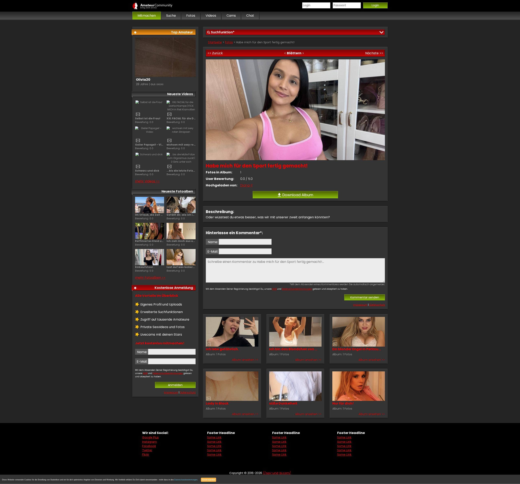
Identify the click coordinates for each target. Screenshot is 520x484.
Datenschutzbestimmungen (297, 288)
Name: (213, 242)
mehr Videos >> (147, 181)
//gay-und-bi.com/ (156, 5)
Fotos (229, 42)
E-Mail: (212, 251)
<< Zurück (215, 53)
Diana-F (246, 185)
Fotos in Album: (219, 172)
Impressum (360, 305)
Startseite (215, 42)
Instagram (149, 442)
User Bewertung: (220, 178)
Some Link (214, 437)
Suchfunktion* (222, 32)
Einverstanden (208, 480)
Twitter (147, 450)
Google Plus (150, 437)
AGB (274, 288)
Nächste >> (374, 53)
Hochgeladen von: (221, 185)
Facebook (149, 446)
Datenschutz (377, 305)
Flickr (145, 454)
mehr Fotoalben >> (150, 277)
